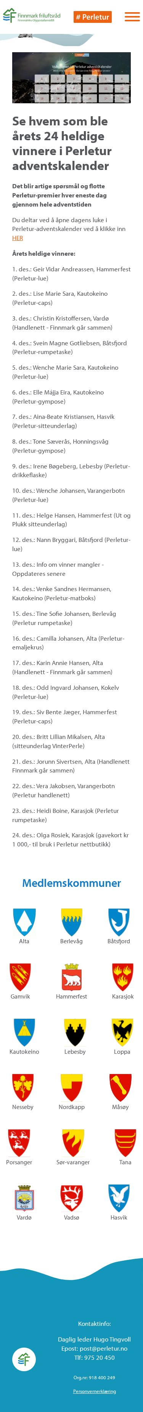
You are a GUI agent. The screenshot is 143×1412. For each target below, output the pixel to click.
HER (17, 238)
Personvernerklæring (94, 1391)
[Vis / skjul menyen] (132, 17)
